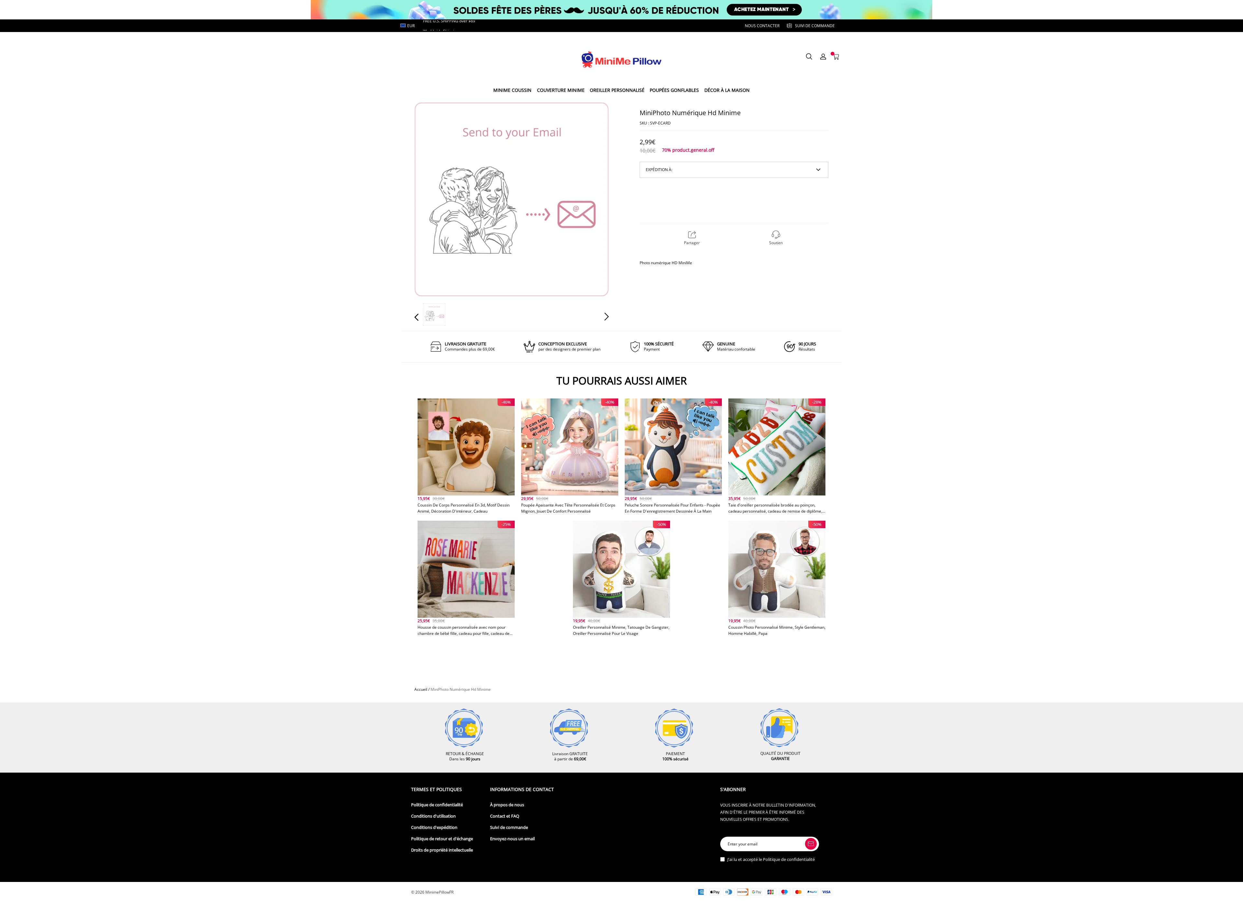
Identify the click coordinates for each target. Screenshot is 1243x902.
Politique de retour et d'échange (442, 839)
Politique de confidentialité (437, 805)
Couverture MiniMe (561, 90)
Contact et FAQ (504, 816)
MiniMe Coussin (512, 90)
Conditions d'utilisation (433, 816)
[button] (429, 198)
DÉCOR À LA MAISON (727, 90)
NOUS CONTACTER (762, 25)
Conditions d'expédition (434, 827)
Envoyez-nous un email (512, 839)
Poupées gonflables (674, 90)
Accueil (420, 689)
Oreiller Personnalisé (617, 90)
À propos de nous (507, 805)
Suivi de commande (509, 827)
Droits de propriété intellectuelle (442, 850)
